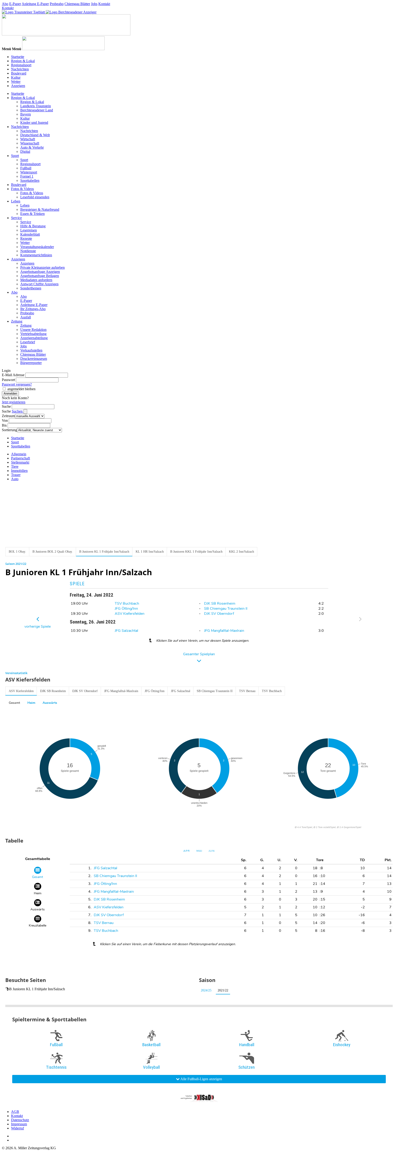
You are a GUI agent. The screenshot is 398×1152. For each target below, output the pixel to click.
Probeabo (57, 4)
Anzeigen (18, 86)
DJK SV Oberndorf (219, 613)
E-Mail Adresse (13, 375)
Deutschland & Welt (35, 135)
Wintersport (28, 172)
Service (16, 218)
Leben (15, 201)
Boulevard (18, 73)
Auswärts (50, 703)
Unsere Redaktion (33, 330)
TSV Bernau (247, 691)
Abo (5, 4)
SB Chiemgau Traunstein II (225, 608)
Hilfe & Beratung (33, 226)
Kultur (15, 77)
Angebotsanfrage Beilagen (39, 276)
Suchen (17, 411)
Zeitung (16, 321)
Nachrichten (20, 69)
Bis (4, 425)
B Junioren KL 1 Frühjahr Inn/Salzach (37, 989)
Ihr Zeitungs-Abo (33, 309)
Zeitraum (8, 416)
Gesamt (14, 703)
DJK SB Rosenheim (219, 603)
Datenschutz (20, 1120)
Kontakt (104, 4)
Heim (31, 703)
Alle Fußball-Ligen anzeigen (201, 1079)
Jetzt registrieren (13, 402)
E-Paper (15, 4)
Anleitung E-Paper (35, 4)
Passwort (8, 380)
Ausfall (25, 317)
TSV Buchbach (127, 603)
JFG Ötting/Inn (126, 608)
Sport (15, 156)
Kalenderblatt (30, 234)
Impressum (19, 1124)
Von (5, 420)
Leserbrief (27, 342)
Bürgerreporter (31, 363)
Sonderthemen (30, 288)
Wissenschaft (29, 143)
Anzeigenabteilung (34, 338)
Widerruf (17, 1128)
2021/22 (223, 990)
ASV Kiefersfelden (129, 613)
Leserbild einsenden (34, 197)
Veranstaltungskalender (37, 247)
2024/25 (206, 990)
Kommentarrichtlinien (36, 255)
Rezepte (26, 238)
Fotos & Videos (22, 189)
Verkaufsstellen (31, 350)
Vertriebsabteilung (33, 334)
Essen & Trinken (32, 214)
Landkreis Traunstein (35, 106)
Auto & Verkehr (32, 147)
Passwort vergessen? (17, 384)
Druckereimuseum (33, 359)
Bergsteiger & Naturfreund (39, 209)
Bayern (25, 114)
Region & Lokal (23, 61)
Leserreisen (28, 230)
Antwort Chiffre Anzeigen (39, 284)
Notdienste (28, 251)
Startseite (17, 57)
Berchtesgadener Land (36, 110)
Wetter (15, 82)
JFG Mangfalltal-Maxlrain (224, 630)
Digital (25, 151)
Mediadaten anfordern (36, 280)
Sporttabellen (29, 180)
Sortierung (9, 430)
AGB (15, 1112)
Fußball (25, 168)
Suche (6, 406)
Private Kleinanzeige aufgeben (42, 267)
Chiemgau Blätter (77, 4)
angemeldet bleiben (21, 389)
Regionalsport (21, 65)
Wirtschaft (27, 139)
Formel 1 (26, 176)
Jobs (94, 4)
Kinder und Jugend (34, 122)
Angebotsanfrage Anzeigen (40, 272)
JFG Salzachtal (126, 630)
